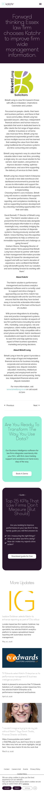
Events (25, 769)
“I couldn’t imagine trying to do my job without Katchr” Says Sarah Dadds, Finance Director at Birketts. (19, 731)
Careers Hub (16, 769)
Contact (6, 769)
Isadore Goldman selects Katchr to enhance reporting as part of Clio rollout (20, 618)
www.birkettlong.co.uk (16, 389)
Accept (7, 788)
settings (26, 784)
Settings (27, 788)
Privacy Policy (35, 769)
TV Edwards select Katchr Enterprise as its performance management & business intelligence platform (21, 676)
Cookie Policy (22, 774)
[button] (40, 4)
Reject (17, 788)
